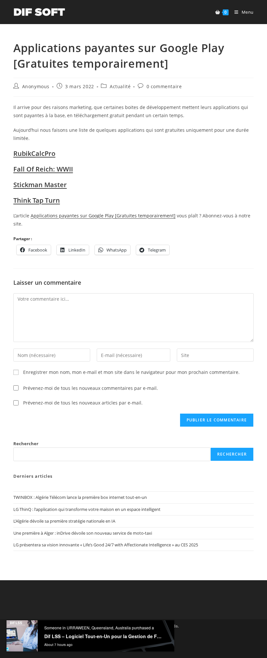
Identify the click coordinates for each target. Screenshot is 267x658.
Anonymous (35, 86)
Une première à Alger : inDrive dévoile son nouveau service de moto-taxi (82, 533)
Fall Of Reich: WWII (43, 169)
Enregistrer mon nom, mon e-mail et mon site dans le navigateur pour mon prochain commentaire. (131, 372)
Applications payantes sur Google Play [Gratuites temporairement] (103, 215)
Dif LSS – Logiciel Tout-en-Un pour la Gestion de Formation (103, 649)
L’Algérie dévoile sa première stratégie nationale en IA (64, 521)
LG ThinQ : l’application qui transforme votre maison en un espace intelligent (87, 509)
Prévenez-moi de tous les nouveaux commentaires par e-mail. (90, 388)
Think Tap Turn (36, 200)
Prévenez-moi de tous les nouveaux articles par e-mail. (83, 403)
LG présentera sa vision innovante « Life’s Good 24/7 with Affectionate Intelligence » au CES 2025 (105, 545)
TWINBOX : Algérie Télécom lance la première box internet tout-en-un (80, 497)
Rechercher (25, 443)
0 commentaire (164, 86)
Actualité (120, 86)
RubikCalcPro (34, 153)
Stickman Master (40, 184)
